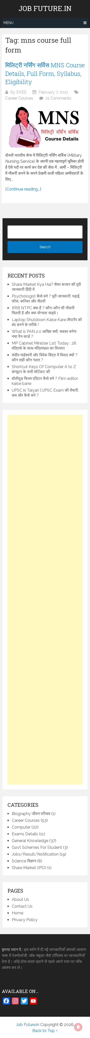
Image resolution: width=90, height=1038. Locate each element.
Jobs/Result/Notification (35, 854)
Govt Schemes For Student (37, 847)
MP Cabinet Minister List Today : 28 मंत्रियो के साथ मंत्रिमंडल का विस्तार (44, 346)
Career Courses (19, 98)
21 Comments (58, 98)
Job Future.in (45, 8)
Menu (9, 23)
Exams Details (25, 834)
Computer (21, 827)
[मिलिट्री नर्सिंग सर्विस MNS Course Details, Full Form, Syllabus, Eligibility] (45, 126)
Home (17, 913)
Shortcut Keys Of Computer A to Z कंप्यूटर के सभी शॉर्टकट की (44, 369)
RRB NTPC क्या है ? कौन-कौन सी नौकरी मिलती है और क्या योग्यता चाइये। (43, 310)
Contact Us (22, 906)
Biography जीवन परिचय (31, 813)
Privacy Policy (25, 919)
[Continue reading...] (23, 189)
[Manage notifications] (78, 1027)
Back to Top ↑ (45, 1030)
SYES (21, 92)
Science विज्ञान (24, 861)
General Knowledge (30, 840)
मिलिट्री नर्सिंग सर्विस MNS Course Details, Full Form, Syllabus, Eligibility (45, 73)
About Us (20, 899)
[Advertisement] (45, 600)
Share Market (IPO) (29, 867)
